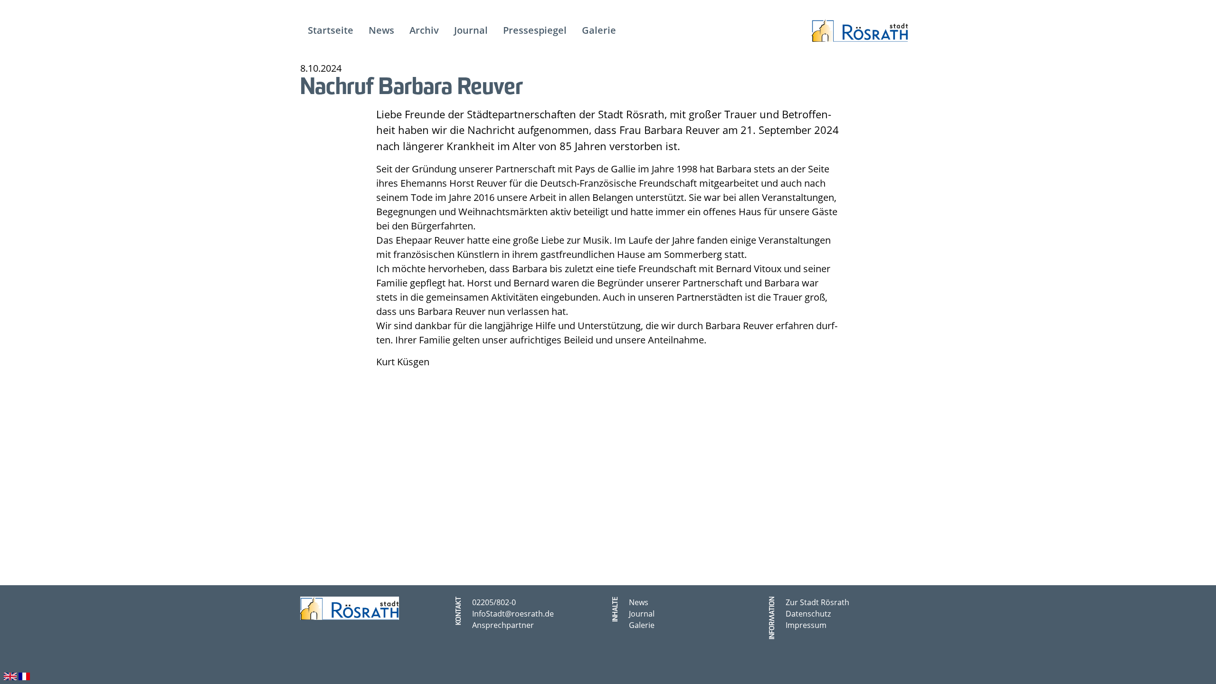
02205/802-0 (494, 602)
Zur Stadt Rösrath (817, 602)
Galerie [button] (599, 30)
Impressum (806, 625)
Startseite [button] (330, 30)
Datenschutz (808, 613)
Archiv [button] (424, 30)
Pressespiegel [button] (535, 30)
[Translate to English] (10, 675)
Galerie (642, 625)
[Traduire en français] (24, 675)
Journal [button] (471, 30)
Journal (642, 613)
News (638, 602)
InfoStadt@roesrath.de (513, 613)
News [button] (381, 30)
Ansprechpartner (503, 625)
